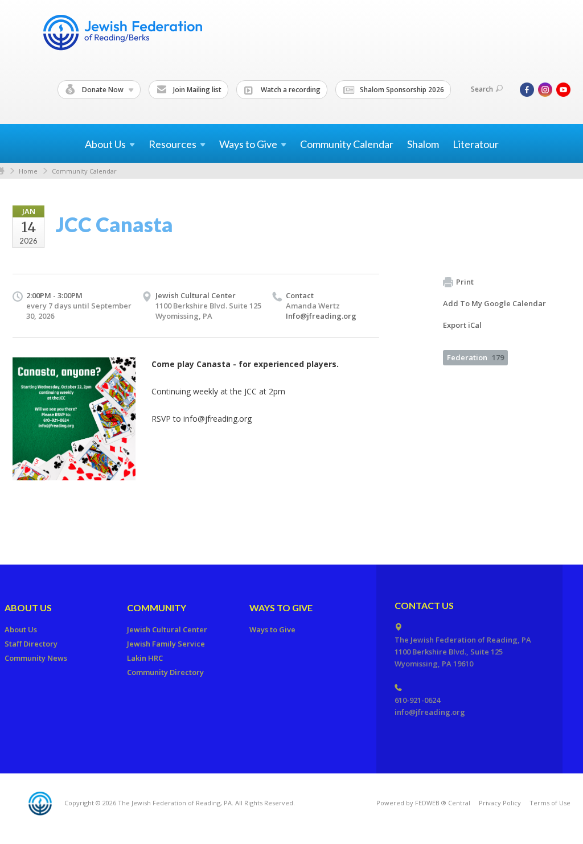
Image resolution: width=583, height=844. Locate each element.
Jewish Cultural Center (195, 295)
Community (156, 607)
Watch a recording (290, 89)
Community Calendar (346, 144)
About (105, 144)
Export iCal (462, 325)
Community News (36, 658)
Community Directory (165, 672)
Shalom (423, 144)
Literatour (476, 144)
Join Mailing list (196, 89)
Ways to (248, 144)
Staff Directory (31, 644)
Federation (475, 357)
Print (465, 282)
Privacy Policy (500, 802)
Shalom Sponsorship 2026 (401, 89)
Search (482, 89)
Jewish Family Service (166, 644)
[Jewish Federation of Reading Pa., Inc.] (122, 34)
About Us (28, 607)
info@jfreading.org (430, 712)
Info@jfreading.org (321, 316)
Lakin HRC (145, 658)
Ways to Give (281, 607)
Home (28, 171)
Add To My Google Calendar (494, 303)
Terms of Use (549, 802)
